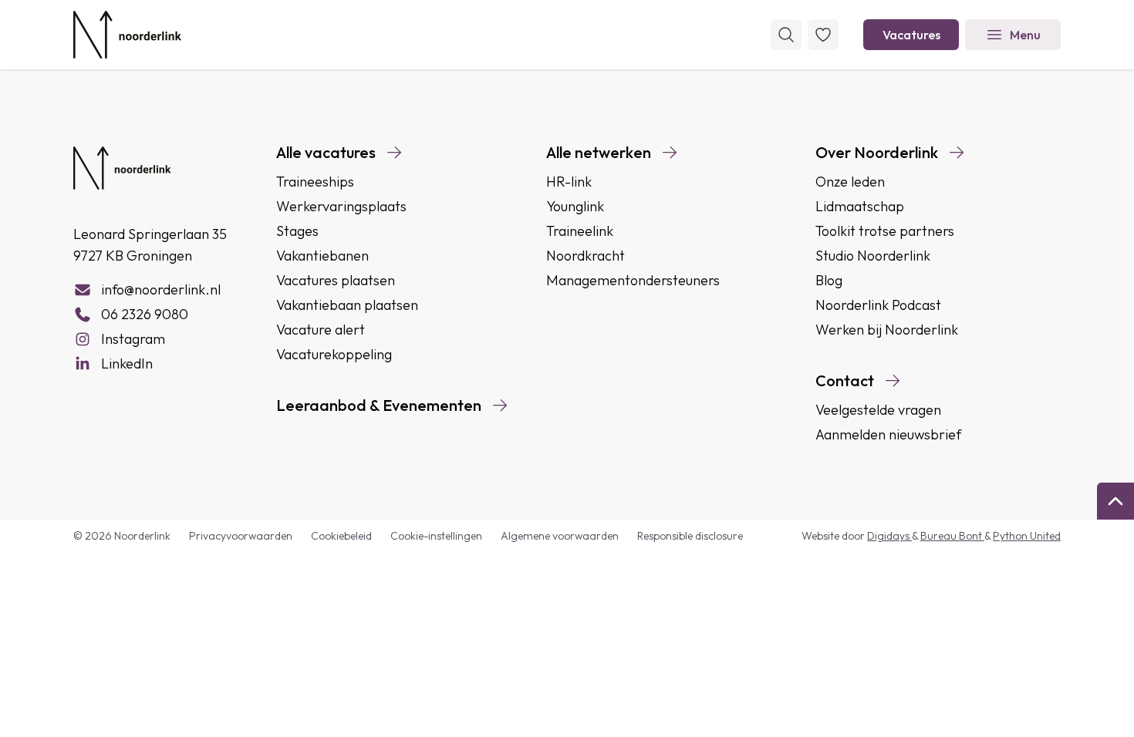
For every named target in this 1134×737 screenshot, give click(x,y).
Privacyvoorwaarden (240, 536)
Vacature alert (320, 329)
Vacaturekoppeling (334, 354)
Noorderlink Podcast (878, 305)
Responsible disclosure (690, 536)
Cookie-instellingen (436, 536)
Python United (1027, 536)
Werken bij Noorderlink (886, 329)
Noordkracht (585, 255)
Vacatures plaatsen (335, 280)
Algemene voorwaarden (560, 536)
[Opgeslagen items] (823, 34)
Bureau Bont (952, 536)
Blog (828, 280)
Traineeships (315, 181)
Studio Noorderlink (872, 255)
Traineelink (579, 231)
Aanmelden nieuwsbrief (888, 434)
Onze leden (850, 181)
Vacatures (911, 34)
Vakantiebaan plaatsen (347, 305)
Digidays (889, 536)
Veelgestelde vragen (878, 410)
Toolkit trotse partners (884, 231)
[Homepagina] (127, 35)
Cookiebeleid (341, 536)
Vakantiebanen (322, 255)
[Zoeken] (786, 34)
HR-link (569, 181)
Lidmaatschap (859, 206)
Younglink (575, 206)
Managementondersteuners (633, 280)
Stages (297, 231)
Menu (1025, 34)
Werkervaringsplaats (341, 206)
